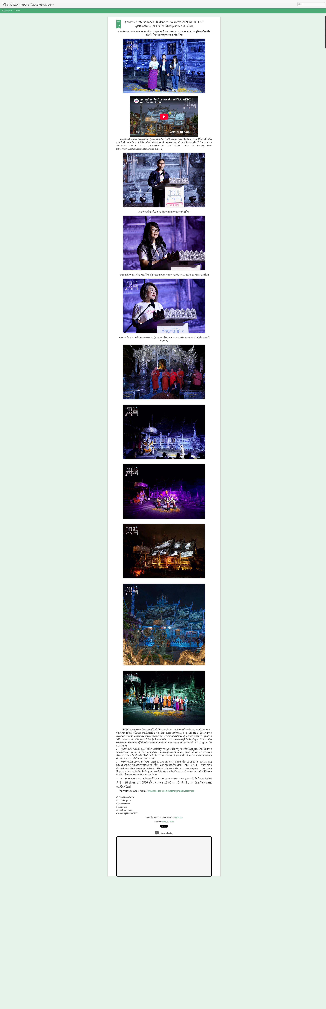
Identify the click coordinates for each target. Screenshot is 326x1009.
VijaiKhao (179, 817)
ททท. (164, 821)
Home (18, 10)
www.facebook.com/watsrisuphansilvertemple (171, 790)
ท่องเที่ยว (170, 821)
